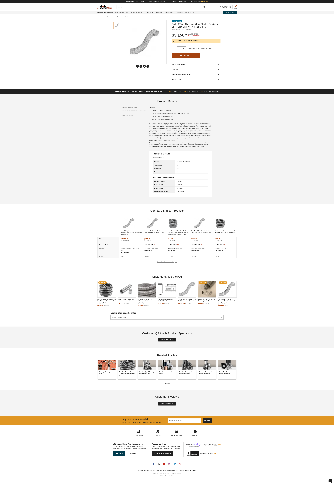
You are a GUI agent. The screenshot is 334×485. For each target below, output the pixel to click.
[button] (191, 91)
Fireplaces (100, 12)
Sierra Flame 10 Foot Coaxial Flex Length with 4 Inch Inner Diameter (206, 300)
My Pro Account (230, 12)
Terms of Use (163, 475)
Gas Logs (122, 12)
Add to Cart (185, 56)
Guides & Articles (168, 12)
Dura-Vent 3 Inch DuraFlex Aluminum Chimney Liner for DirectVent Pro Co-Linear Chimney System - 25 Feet (178, 232)
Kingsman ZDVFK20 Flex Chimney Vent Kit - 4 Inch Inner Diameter (147, 300)
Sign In (133, 453)
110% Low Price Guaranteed (157, 1)
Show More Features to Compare (167, 262)
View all (167, 383)
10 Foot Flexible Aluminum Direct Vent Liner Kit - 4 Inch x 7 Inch (154, 231)
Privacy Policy (171, 475)
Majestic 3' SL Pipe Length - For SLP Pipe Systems (166, 300)
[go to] (106, 289)
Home (98, 16)
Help (194, 12)
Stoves (116, 12)
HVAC (127, 12)
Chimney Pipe (105, 16)
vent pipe (197, 133)
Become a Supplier (162, 453)
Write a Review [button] (176, 29)
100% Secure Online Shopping (178, 1)
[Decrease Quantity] (179, 48)
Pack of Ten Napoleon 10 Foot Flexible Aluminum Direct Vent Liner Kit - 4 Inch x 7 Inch (187, 300)
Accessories (139, 12)
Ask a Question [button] (186, 29)
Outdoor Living (158, 12)
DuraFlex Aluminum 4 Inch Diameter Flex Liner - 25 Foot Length (225, 231)
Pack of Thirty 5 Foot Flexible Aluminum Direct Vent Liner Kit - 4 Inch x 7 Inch (131, 232)
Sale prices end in (199, 1)
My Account (180, 12)
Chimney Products (148, 12)
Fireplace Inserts (108, 12)
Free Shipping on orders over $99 (135, 1)
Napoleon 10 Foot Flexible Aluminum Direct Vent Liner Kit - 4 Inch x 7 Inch (227, 300)
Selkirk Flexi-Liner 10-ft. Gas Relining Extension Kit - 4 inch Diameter (126, 300)
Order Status (188, 12)
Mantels (133, 12)
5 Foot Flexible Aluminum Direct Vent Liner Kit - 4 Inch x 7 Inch (201, 231)
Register (119, 453)
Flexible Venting (114, 16)
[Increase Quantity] (183, 48)
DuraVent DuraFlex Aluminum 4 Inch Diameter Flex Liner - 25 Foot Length (106, 300)
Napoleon (134, 107)
